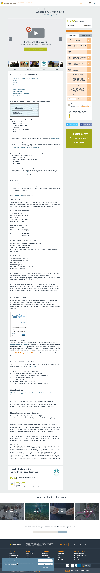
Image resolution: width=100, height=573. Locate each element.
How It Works (61, 553)
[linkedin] (85, 544)
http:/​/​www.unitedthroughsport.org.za (25, 477)
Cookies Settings (45, 567)
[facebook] (74, 544)
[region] (28, 564)
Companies (65, 3)
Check (15, 82)
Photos (42, 69)
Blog (77, 3)
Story (14, 69)
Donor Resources (78, 557)
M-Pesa (15, 80)
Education (40, 9)
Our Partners (45, 555)
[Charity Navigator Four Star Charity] (68, 565)
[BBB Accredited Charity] (78, 565)
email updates (55, 138)
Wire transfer (17, 87)
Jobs (59, 555)
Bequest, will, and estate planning (22, 96)
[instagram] (80, 544)
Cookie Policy (14, 564)
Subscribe (63, 532)
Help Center (63, 544)
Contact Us (60, 559)
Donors (12, 551)
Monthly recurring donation (21, 93)
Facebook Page (20, 478)
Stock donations (17, 91)
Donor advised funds (19, 89)
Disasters (72, 3)
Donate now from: (16, 325)
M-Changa (32, 366)
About (52, 3)
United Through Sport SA (51, 15)
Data (89, 570)
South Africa (49, 9)
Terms (80, 570)
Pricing (84, 570)
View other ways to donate (84, 106)
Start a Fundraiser (79, 142)
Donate (24, 3)
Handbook (28, 557)
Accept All (45, 560)
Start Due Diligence (30, 553)
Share (56, 69)
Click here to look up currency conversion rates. (26, 147)
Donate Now (79, 31)
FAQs (59, 557)
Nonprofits (58, 3)
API (87, 570)
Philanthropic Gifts (13, 555)
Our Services (45, 553)
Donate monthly (86, 35)
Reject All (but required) (45, 564)
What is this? (23, 322)
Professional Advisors (14, 557)
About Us (61, 551)
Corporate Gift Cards (47, 557)
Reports (28, 69)
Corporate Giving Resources (80, 555)
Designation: (14, 329)
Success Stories (77, 559)
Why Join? (28, 555)
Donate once (72, 35)
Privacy (72, 570)
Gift (84, 3)
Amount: (13, 333)
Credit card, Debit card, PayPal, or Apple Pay (25, 78)
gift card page (19, 195)
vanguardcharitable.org (19, 345)
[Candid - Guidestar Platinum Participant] (73, 565)
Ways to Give (12, 553)
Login (94, 3)
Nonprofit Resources (79, 553)
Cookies (76, 570)
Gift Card (15, 85)
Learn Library (79, 551)
